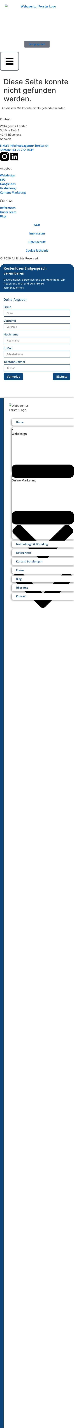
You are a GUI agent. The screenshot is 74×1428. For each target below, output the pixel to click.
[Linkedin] (14, 156)
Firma (7, 307)
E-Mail (8, 348)
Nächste (61, 376)
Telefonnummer (14, 362)
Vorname (10, 320)
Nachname (11, 334)
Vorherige (13, 376)
